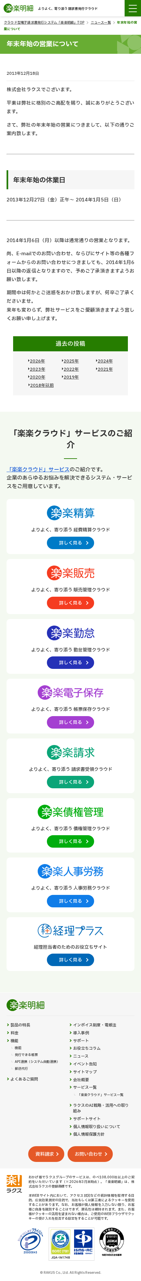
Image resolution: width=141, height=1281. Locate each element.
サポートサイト (87, 1119)
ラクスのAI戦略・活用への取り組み (101, 1108)
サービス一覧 (85, 1087)
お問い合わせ (88, 1154)
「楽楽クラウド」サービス (38, 470)
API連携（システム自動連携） (37, 1062)
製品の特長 (20, 1025)
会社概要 (81, 1080)
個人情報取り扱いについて (96, 1127)
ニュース (81, 1056)
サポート (81, 1041)
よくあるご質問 (24, 1079)
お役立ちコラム (87, 1048)
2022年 (71, 369)
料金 (14, 1033)
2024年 (105, 361)
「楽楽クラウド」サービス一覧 (100, 1095)
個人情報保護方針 (89, 1134)
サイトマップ (85, 1072)
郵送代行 (21, 1068)
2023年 (37, 369)
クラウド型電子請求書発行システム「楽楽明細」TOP (44, 22)
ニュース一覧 (101, 22)
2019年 (71, 377)
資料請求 (44, 1154)
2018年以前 (42, 385)
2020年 (37, 377)
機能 (14, 1041)
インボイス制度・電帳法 (94, 1025)
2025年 (71, 361)
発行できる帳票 (26, 1055)
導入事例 (81, 1033)
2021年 (105, 369)
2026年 (37, 361)
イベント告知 (85, 1064)
